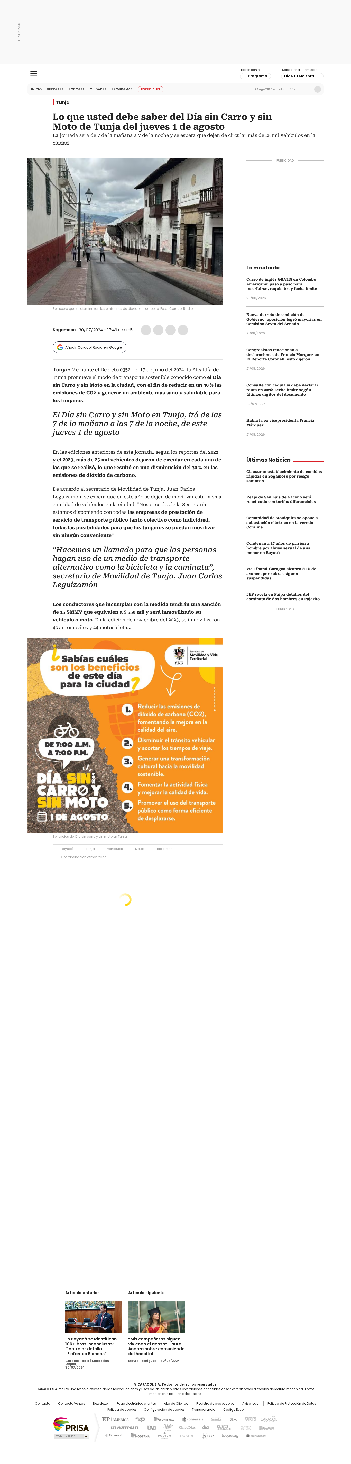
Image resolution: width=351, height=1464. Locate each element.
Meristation (255, 1434)
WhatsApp (183, 330)
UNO (149, 1427)
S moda (207, 1434)
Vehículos (115, 848)
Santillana (161, 1419)
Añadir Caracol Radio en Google (93, 347)
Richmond (113, 1434)
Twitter (158, 330)
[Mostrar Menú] (33, 73)
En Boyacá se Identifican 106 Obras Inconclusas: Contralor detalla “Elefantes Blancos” (91, 1346)
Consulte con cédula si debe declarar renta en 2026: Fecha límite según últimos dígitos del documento (282, 389)
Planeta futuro (244, 1427)
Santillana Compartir (190, 1419)
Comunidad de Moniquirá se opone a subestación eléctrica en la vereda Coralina (282, 522)
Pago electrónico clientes (136, 1403)
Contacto (42, 1403)
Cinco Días (186, 1427)
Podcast (77, 89)
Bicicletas (164, 848)
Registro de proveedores (215, 1403)
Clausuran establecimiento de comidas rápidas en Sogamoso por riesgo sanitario (284, 476)
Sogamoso (64, 330)
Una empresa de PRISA (71, 1424)
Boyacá (67, 848)
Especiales (150, 89)
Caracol (268, 1419)
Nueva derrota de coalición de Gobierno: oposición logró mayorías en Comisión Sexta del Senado (284, 319)
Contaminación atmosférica (84, 857)
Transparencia (203, 1410)
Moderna (139, 1434)
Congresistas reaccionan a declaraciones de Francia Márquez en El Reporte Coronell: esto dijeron (282, 354)
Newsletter (306, 89)
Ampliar (212, 169)
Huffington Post (122, 1427)
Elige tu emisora (299, 76)
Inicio (36, 89)
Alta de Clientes (176, 1403)
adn (249, 1419)
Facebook (146, 330)
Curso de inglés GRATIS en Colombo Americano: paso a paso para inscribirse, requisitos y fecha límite (281, 284)
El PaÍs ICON (185, 1434)
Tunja (63, 102)
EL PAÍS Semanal (223, 1427)
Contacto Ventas (71, 1403)
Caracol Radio (175, 74)
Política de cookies (122, 1410)
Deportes (55, 89)
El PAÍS (114, 1419)
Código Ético (233, 1410)
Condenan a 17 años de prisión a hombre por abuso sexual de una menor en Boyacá (278, 548)
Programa (257, 75)
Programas (122, 89)
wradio (165, 1427)
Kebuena (266, 1427)
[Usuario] (317, 89)
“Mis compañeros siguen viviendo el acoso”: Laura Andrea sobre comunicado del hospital (156, 1346)
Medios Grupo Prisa (71, 1436)
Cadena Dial (204, 1427)
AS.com (232, 1419)
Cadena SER (215, 1419)
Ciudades (98, 89)
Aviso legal (251, 1403)
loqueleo (230, 1434)
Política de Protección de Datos (291, 1403)
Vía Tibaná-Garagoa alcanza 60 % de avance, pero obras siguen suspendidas (281, 573)
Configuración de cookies (164, 1410)
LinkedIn (170, 330)
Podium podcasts (163, 1434)
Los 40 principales (137, 1419)
